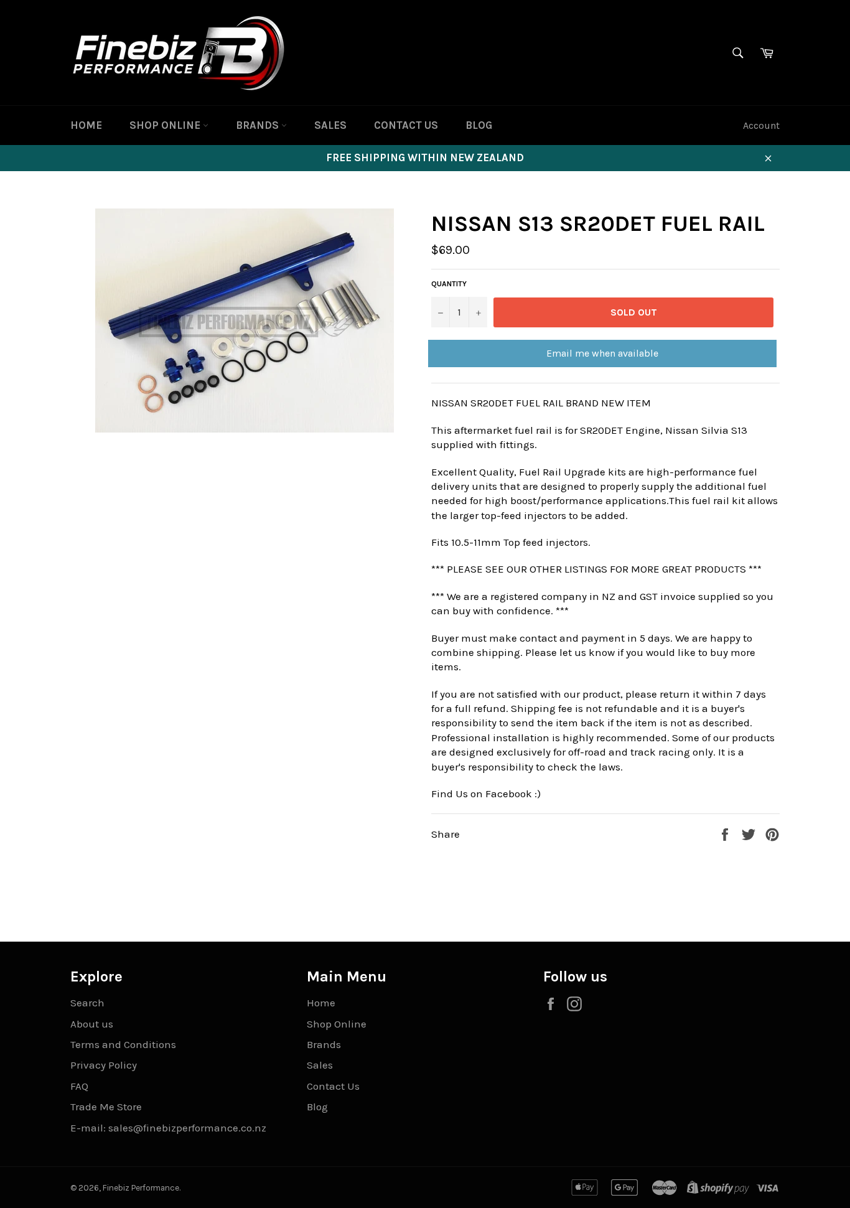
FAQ (79, 1086)
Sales (330, 125)
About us (91, 1024)
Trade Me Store (106, 1106)
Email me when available (602, 353)
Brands (258, 125)
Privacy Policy (103, 1065)
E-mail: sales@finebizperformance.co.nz (168, 1127)
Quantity (449, 283)
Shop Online (166, 125)
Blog (478, 125)
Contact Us (406, 125)
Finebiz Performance (141, 1187)
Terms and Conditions (123, 1044)
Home (86, 125)
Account (761, 125)
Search (87, 1002)
